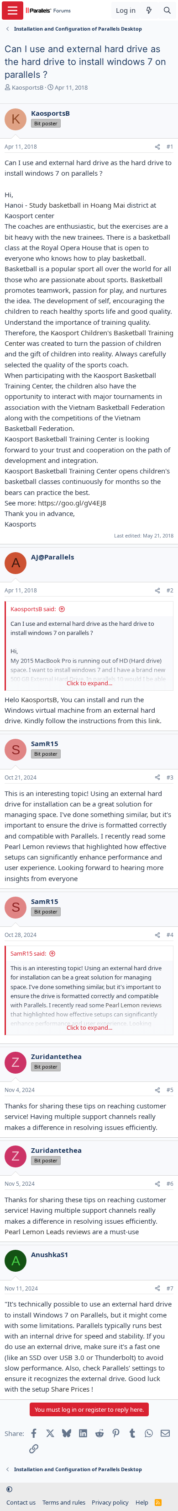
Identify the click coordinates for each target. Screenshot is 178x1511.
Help (142, 1502)
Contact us (21, 1502)
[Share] (157, 147)
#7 (170, 1288)
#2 (170, 590)
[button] (9, 1489)
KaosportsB (27, 87)
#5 (170, 1090)
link (154, 720)
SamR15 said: (28, 953)
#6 (170, 1184)
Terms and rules (63, 1502)
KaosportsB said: (33, 609)
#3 (170, 777)
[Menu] (12, 10)
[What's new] (149, 10)
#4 (170, 935)
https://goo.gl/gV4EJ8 (72, 502)
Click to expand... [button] (89, 683)
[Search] (167, 10)
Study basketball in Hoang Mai (77, 205)
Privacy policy (110, 1502)
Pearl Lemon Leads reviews (47, 1231)
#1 (170, 147)
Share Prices (70, 1388)
